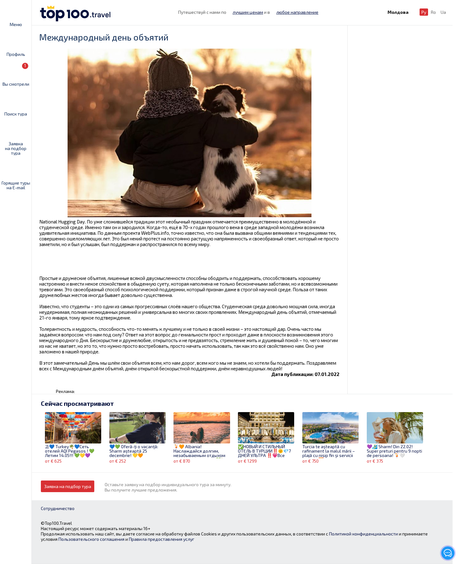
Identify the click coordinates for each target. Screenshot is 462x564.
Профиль (16, 53)
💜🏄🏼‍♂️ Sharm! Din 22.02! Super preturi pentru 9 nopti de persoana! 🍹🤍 (394, 451)
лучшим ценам (248, 12)
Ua (443, 12)
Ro (433, 12)
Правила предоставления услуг (161, 539)
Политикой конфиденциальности (363, 533)
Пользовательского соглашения (91, 539)
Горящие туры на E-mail (16, 185)
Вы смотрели (16, 74)
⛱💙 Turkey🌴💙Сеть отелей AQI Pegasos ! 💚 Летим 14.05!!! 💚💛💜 (69, 451)
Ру (423, 12)
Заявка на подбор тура (15, 148)
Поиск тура (15, 113)
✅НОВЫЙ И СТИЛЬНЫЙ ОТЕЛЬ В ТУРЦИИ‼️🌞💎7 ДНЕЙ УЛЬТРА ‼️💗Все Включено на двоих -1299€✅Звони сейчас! (264, 451)
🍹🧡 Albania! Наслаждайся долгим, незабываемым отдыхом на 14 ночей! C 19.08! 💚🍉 (199, 451)
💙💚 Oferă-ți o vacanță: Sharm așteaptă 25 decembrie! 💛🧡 (133, 451)
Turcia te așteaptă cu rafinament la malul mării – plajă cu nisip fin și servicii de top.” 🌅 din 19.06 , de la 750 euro (328, 451)
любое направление (297, 12)
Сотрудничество (57, 508)
